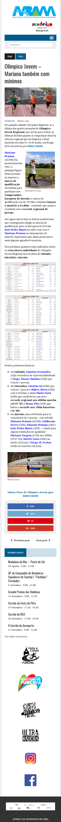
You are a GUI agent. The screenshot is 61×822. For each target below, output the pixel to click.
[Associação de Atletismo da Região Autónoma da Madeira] (30, 12)
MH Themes (44, 819)
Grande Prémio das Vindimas (24, 592)
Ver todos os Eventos (16, 636)
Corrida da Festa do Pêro (22, 603)
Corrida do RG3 (16, 614)
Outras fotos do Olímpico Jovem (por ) (30, 494)
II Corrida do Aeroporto (21, 625)
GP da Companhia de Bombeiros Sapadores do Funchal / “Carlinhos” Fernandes (27, 577)
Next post (41, 540)
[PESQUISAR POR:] (30, 44)
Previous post (22, 540)
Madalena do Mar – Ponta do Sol (26, 562)
